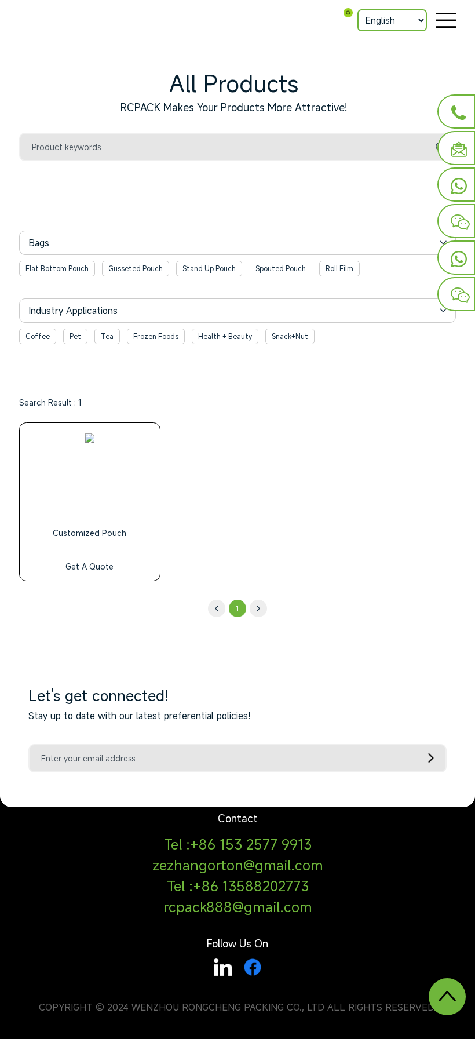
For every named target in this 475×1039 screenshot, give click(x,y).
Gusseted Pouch (135, 268)
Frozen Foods (155, 336)
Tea (107, 336)
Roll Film (339, 268)
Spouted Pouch (280, 268)
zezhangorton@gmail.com (237, 865)
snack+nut (290, 336)
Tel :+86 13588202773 (238, 886)
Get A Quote (89, 566)
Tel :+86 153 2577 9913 (238, 844)
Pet (75, 336)
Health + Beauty (225, 336)
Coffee (37, 336)
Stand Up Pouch (209, 268)
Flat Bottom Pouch (57, 268)
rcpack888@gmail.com (237, 907)
